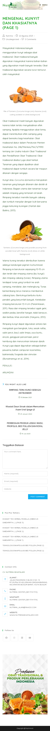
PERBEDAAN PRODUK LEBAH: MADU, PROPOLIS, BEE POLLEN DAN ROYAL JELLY (25, 426)
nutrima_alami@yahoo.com (23, 607)
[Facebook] (6, 637)
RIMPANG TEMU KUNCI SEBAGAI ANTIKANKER (25, 391)
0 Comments (30, 39)
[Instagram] (14, 637)
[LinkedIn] (22, 637)
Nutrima (9, 36)
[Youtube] (29, 637)
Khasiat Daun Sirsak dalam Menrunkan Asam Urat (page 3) (25, 408)
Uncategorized (12, 39)
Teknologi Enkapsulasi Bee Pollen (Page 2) (23, 545)
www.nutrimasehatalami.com (24, 615)
